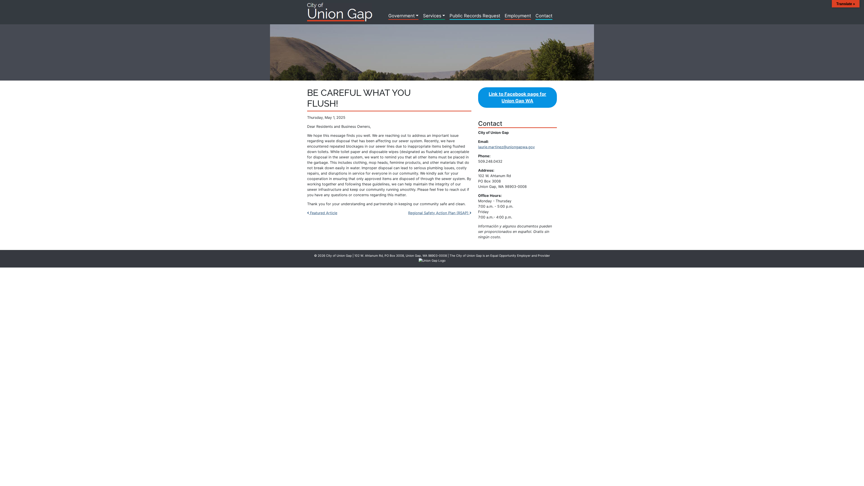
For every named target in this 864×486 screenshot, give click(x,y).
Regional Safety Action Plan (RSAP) (439, 213)
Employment (518, 15)
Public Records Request (475, 15)
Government (401, 15)
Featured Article (323, 213)
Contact (544, 15)
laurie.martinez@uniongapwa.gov (506, 147)
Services (432, 15)
